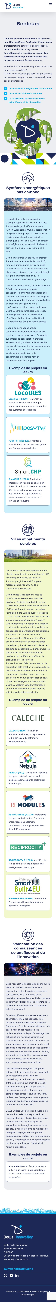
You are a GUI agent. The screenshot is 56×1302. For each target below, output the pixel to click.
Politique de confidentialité (17, 1291)
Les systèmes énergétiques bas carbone (30, 88)
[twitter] (5, 1275)
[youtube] (11, 1275)
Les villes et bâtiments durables (25, 93)
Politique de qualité (40, 1291)
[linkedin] (16, 1275)
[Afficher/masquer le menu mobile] (50, 4)
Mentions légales (28, 1294)
